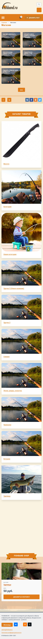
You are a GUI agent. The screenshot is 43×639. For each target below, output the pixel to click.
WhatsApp (7, 625)
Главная (4, 22)
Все (21, 90)
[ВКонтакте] (16, 624)
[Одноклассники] (25, 624)
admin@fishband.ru (7, 629)
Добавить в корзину (21, 597)
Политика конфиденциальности (11, 632)
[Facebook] (20, 624)
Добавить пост (34, 18)
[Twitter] (30, 624)
